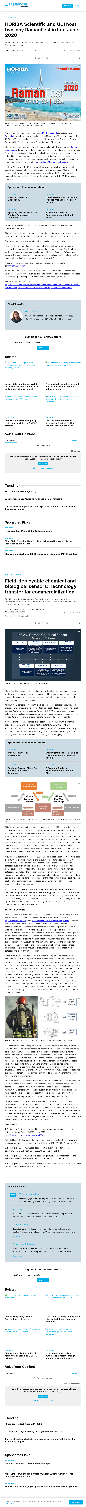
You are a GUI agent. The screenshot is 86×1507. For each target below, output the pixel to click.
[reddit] (47, 58)
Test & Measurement (13, 574)
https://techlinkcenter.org (16, 921)
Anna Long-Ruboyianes (15, 612)
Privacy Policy (9, 1503)
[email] (51, 58)
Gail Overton (10, 51)
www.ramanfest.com (16, 266)
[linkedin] (39, 58)
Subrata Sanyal (38, 609)
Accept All (75, 1502)
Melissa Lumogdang (13, 609)
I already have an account (43, 468)
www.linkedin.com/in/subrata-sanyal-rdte (50, 921)
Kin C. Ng (27, 609)
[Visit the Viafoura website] (75, 451)
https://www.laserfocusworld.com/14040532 (25, 1135)
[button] (6, 5)
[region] (43, 446)
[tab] (11, 440)
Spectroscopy (11, 17)
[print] (80, 58)
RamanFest (10, 136)
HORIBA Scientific (49, 133)
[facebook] (35, 58)
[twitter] (43, 58)
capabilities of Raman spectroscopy (52, 162)
